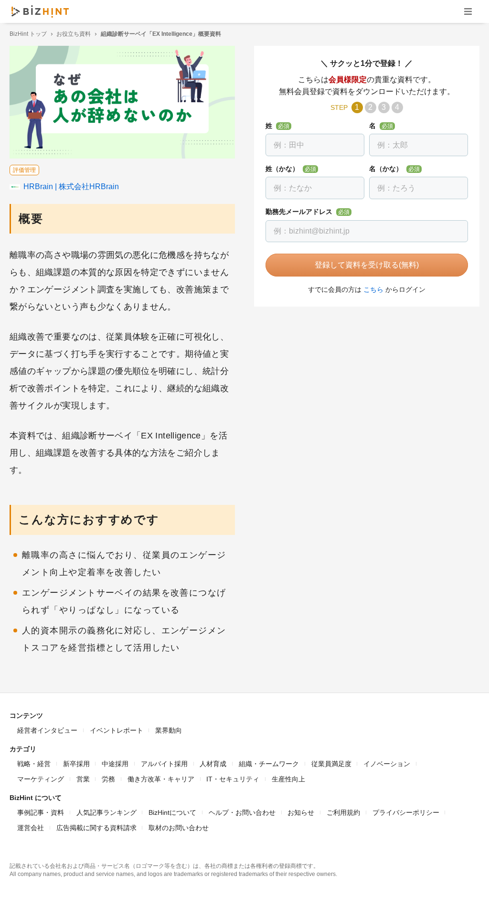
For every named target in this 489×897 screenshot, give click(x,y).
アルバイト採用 (164, 764)
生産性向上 (288, 779)
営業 (83, 779)
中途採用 (115, 764)
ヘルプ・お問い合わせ (242, 812)
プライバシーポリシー (405, 812)
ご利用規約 (343, 812)
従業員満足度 (331, 764)
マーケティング (40, 779)
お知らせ (300, 812)
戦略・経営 (34, 764)
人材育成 (213, 764)
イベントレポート (116, 730)
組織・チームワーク (269, 764)
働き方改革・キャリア (161, 779)
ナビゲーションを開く (468, 11)
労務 (108, 779)
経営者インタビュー (47, 730)
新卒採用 (76, 764)
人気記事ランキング (106, 812)
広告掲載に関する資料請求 (96, 828)
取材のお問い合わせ (179, 828)
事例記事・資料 (40, 812)
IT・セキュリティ (232, 779)
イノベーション (386, 764)
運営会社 (30, 828)
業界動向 (168, 730)
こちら (373, 289)
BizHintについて (172, 812)
